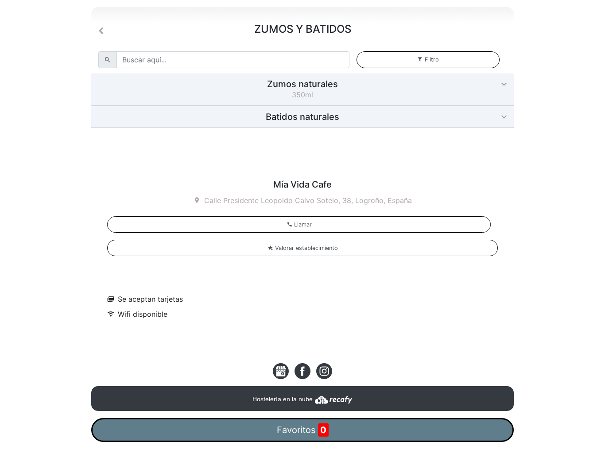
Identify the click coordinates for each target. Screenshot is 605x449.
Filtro (432, 59)
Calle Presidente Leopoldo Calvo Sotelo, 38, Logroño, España (308, 200)
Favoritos (301, 430)
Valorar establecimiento (305, 248)
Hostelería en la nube (283, 399)
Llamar (302, 224)
